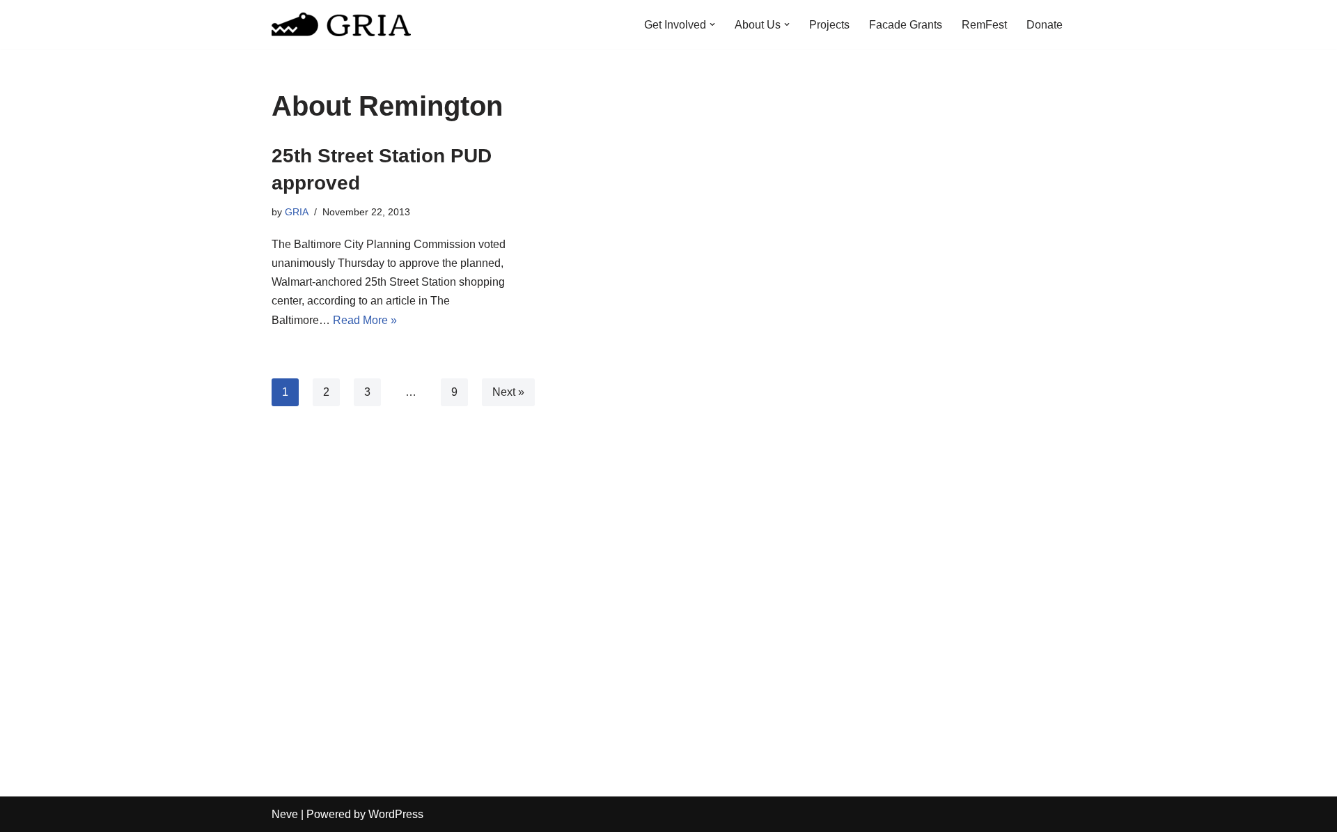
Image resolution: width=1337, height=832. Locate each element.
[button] (712, 24)
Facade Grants (905, 25)
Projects (829, 25)
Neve (285, 814)
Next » (508, 392)
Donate (1044, 25)
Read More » (365, 320)
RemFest (984, 25)
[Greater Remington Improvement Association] (341, 24)
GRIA (296, 211)
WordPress (395, 814)
